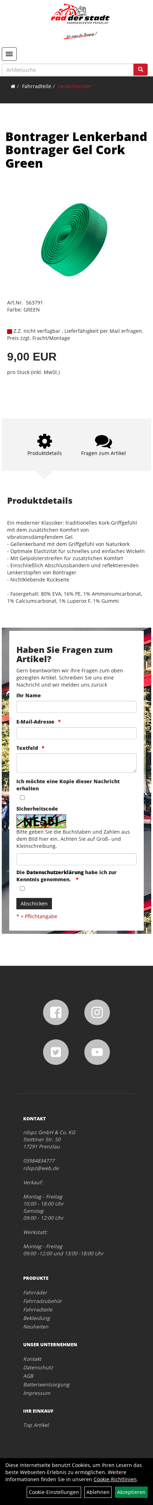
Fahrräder (35, 1292)
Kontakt (32, 1358)
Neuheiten (35, 1326)
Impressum (36, 1393)
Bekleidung (36, 1318)
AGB (28, 1376)
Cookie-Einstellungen (54, 1492)
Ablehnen (98, 1492)
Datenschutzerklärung (55, 872)
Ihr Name (28, 695)
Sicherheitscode (37, 808)
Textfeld (27, 748)
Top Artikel (36, 1425)
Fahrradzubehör (42, 1301)
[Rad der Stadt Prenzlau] (80, 21)
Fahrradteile (36, 86)
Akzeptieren (131, 1492)
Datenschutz (38, 1367)
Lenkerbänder (74, 86)
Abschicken (34, 903)
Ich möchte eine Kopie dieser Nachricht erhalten (68, 785)
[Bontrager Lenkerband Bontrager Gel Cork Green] (76, 240)
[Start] (13, 86)
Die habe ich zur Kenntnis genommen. (66, 876)
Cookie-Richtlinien (115, 1479)
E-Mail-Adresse (35, 721)
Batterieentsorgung (46, 1384)
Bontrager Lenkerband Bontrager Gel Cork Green (76, 149)
